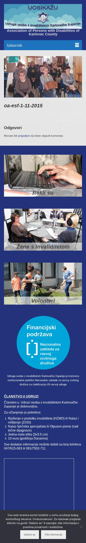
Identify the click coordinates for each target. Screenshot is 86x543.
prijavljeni (24, 135)
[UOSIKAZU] (43, 16)
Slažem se (29, 534)
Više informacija (53, 534)
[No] (81, 527)
